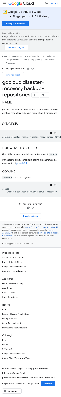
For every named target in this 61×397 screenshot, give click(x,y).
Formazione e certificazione (14, 328)
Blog (4, 340)
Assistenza (7, 288)
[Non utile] (32, 69)
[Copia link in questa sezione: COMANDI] (19, 171)
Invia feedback (13, 75)
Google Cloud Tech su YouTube (16, 358)
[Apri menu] (4, 3)
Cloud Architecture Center (14, 323)
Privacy (29, 368)
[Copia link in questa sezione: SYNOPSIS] (20, 124)
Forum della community (12, 283)
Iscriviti (48, 383)
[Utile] (28, 69)
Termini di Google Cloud (14, 373)
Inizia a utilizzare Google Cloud (16, 314)
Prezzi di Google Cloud (12, 262)
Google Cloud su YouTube (13, 354)
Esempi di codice (9, 319)
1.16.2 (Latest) (40, 16)
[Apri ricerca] (41, 3)
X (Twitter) (7, 349)
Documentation (17, 56)
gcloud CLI (21, 163)
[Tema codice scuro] (51, 133)
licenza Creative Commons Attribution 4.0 (41, 227)
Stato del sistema (10, 297)
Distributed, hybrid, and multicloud (41, 56)
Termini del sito (42, 368)
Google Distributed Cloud (24, 12)
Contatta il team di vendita (14, 271)
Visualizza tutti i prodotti (13, 257)
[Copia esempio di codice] (55, 133)
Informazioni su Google (12, 368)
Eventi (5, 344)
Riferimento (10, 63)
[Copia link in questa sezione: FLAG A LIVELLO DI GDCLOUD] (45, 148)
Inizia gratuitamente (15, 23)
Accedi (54, 3)
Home (4, 56)
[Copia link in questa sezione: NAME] (14, 102)
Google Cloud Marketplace (14, 267)
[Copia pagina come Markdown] (42, 95)
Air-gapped (19, 16)
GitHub (5, 309)
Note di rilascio (8, 293)
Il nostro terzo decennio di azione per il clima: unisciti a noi (29, 378)
